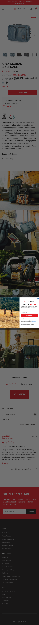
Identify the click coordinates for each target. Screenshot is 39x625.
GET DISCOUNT (29, 315)
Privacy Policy (34, 321)
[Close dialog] (38, 298)
